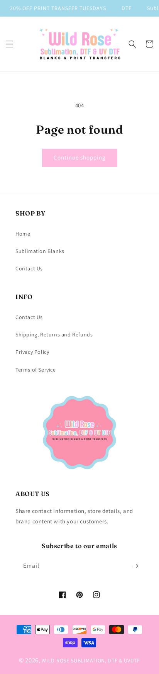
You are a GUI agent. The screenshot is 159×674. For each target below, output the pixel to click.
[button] (9, 44)
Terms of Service (35, 369)
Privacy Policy (32, 351)
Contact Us (29, 268)
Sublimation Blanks (39, 251)
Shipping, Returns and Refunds (54, 334)
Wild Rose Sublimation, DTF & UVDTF (91, 660)
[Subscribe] (135, 566)
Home (22, 233)
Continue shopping (80, 157)
